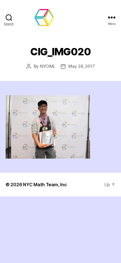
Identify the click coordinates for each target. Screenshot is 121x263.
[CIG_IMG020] (60, 127)
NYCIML (47, 66)
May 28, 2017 (81, 66)
